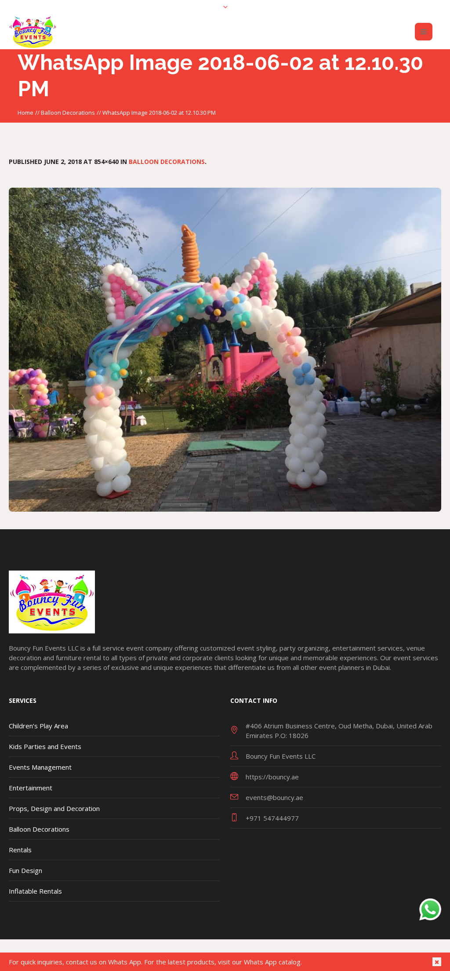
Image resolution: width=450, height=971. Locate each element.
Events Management (40, 767)
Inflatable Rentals (35, 891)
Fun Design (25, 870)
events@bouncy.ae (274, 797)
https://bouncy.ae (272, 776)
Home (25, 112)
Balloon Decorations (68, 112)
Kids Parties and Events (45, 746)
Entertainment (30, 787)
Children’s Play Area (38, 725)
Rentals (20, 849)
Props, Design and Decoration (54, 808)
